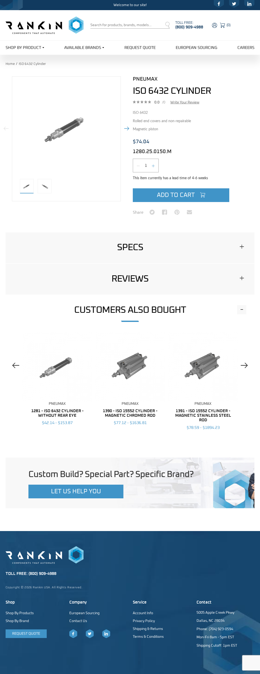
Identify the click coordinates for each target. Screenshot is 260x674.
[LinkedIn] (249, 4)
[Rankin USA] (45, 25)
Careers (245, 48)
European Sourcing (196, 48)
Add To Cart (176, 195)
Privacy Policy (144, 621)
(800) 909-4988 (189, 27)
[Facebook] (219, 4)
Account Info (143, 613)
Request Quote (140, 48)
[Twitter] (234, 4)
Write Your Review (184, 102)
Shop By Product (23, 48)
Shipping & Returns (148, 629)
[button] (130, 247)
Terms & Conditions (148, 637)
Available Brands (82, 48)
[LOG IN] (215, 24)
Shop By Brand (17, 621)
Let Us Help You (76, 491)
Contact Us (78, 621)
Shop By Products (20, 613)
